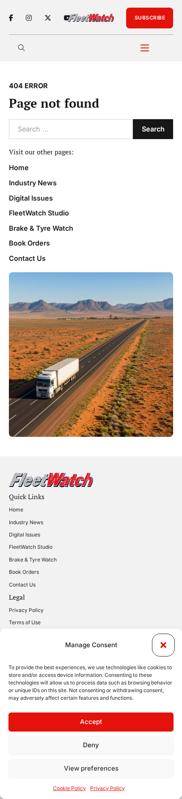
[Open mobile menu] (145, 48)
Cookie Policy (69, 788)
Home (19, 167)
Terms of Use (25, 622)
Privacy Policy (107, 788)
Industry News (33, 183)
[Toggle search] (21, 47)
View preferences (91, 768)
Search (153, 129)
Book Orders (29, 243)
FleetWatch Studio (39, 213)
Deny (91, 745)
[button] (163, 645)
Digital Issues (31, 198)
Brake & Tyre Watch (41, 228)
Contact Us (27, 258)
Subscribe (150, 17)
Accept (91, 722)
